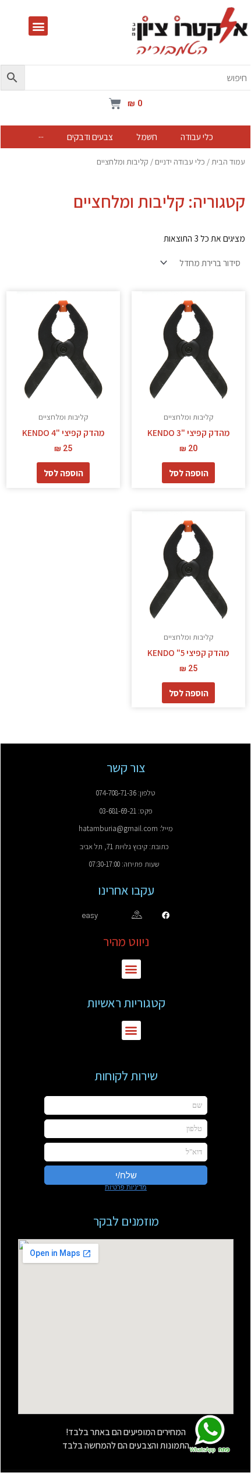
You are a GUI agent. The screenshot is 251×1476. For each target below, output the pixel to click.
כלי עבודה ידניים (180, 161)
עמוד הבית (228, 161)
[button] (38, 26)
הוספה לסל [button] (188, 473)
